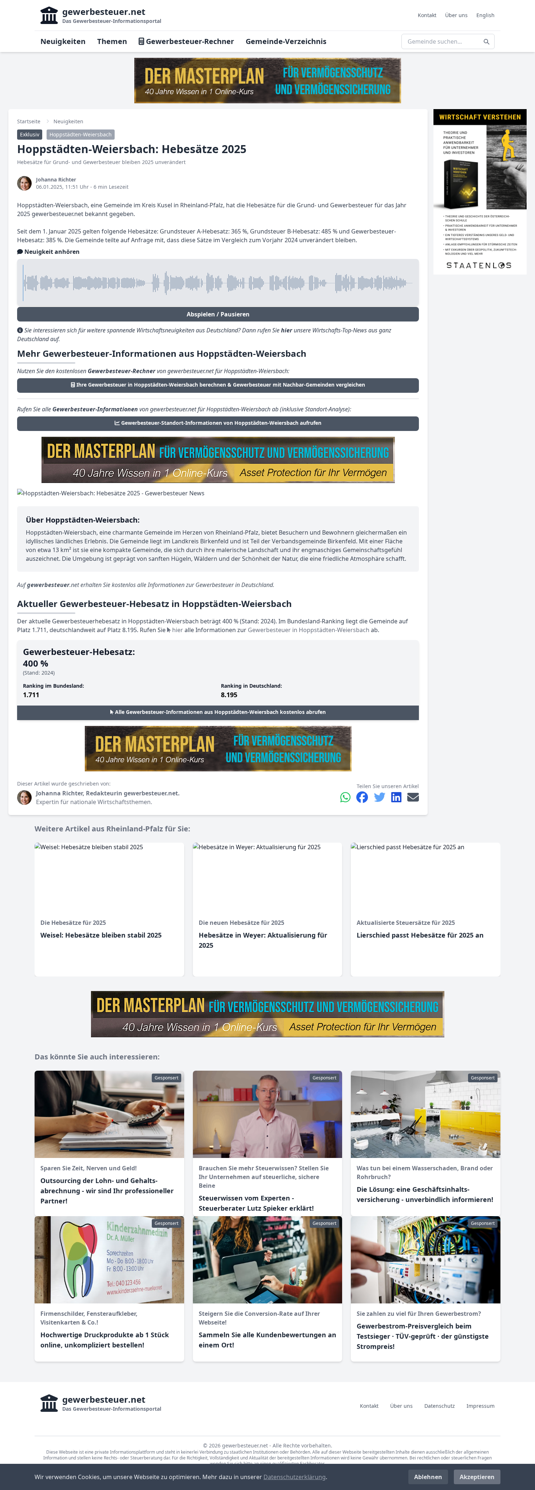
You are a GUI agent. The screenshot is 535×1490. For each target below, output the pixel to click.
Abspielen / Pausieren (218, 314)
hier (177, 630)
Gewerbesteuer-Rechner (189, 41)
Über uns (456, 15)
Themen (112, 41)
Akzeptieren (477, 1477)
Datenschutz (439, 1405)
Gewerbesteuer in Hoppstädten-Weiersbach (308, 630)
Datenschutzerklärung (294, 1477)
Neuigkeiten (63, 41)
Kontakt (427, 15)
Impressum (481, 1405)
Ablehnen (428, 1477)
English (485, 15)
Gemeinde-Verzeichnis (286, 41)
